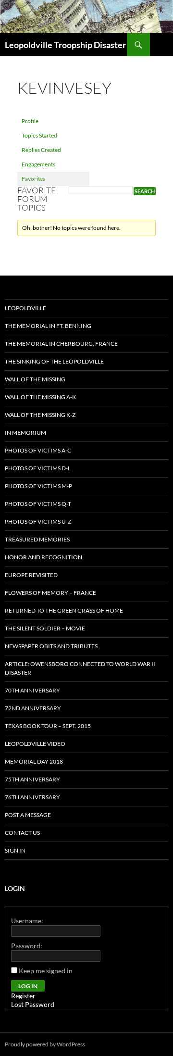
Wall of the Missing (35, 379)
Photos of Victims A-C (38, 450)
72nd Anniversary (33, 708)
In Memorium (25, 432)
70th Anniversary (32, 690)
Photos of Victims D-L (38, 468)
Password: (26, 946)
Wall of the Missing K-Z (40, 414)
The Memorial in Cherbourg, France (61, 343)
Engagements (38, 164)
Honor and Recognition (43, 557)
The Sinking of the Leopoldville (54, 361)
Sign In (15, 850)
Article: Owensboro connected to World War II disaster (80, 668)
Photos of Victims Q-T (38, 503)
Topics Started (39, 135)
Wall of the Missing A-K (40, 397)
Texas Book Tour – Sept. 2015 (48, 725)
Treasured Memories (37, 539)
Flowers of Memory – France (50, 592)
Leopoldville (25, 308)
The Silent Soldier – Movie (45, 628)
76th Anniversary (32, 797)
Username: (27, 921)
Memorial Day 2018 (34, 761)
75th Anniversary (32, 779)
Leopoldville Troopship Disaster (65, 44)
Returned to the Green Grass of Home (64, 610)
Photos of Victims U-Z (38, 521)
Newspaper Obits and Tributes (51, 646)
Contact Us (22, 832)
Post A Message (28, 814)
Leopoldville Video (35, 743)
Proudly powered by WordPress (45, 1044)
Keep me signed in (46, 971)
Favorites (33, 178)
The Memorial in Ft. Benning (48, 325)
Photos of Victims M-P (38, 486)
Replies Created (41, 149)
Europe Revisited (31, 574)
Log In (27, 986)
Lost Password (32, 1004)
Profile (30, 121)
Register (23, 996)
